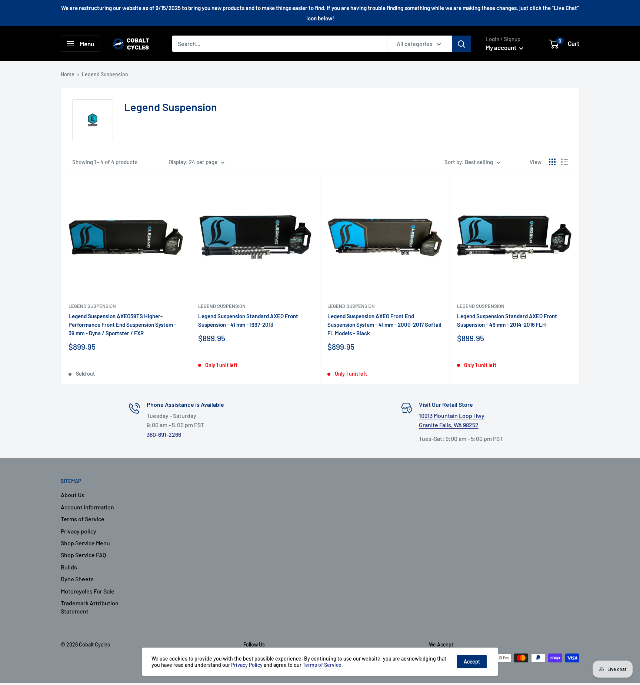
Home (67, 74)
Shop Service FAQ (83, 554)
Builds (69, 567)
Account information (87, 507)
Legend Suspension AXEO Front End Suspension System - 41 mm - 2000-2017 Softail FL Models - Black (384, 325)
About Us (72, 494)
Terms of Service (82, 518)
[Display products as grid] (552, 162)
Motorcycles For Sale (87, 591)
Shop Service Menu (85, 542)
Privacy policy (78, 531)
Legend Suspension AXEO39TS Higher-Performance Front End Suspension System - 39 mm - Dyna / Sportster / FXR (122, 325)
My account (501, 47)
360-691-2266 (164, 434)
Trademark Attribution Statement (90, 607)
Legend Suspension (92, 306)
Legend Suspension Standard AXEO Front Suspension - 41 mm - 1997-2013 (248, 320)
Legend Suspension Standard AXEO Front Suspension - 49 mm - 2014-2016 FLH (507, 320)
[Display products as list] (564, 162)
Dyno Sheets (77, 578)
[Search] (461, 44)
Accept (472, 661)
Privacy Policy (247, 665)
